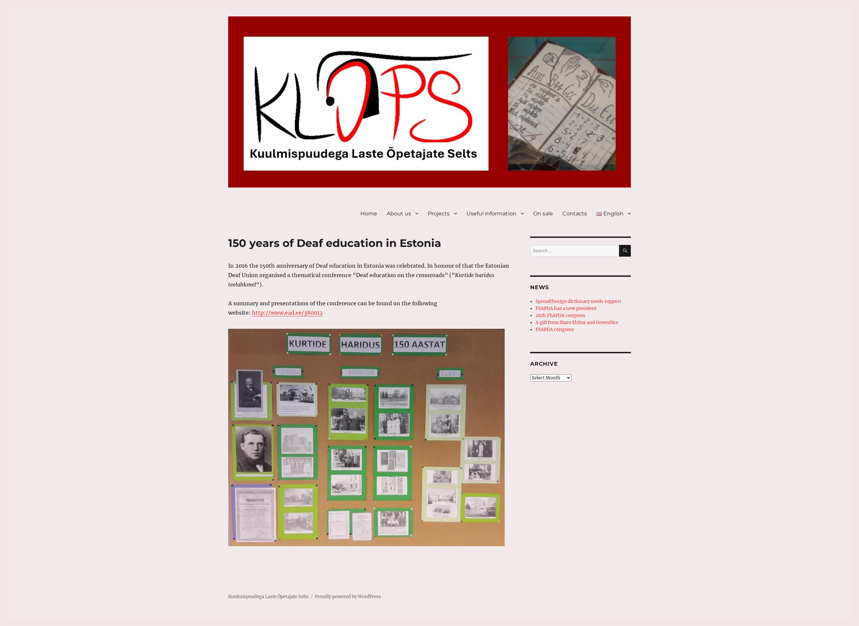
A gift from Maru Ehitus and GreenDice (577, 322)
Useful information (491, 213)
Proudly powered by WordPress (348, 596)
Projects (439, 213)
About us (399, 213)
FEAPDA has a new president (566, 308)
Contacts (574, 213)
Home (368, 213)
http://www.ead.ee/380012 (287, 312)
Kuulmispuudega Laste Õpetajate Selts (268, 596)
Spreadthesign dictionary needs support (578, 301)
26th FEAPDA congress (560, 315)
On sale (543, 213)
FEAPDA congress (555, 329)
